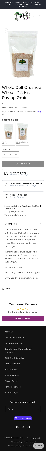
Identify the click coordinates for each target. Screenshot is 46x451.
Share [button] (7, 288)
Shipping (5, 107)
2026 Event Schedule (15, 358)
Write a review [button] (23, 318)
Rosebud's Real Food (19, 438)
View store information (15, 215)
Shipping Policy (12, 375)
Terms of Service (13, 387)
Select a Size (10, 119)
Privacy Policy (11, 381)
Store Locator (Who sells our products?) (18, 350)
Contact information (31, 446)
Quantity (6, 149)
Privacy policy (16, 442)
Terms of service (31, 442)
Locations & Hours (13, 343)
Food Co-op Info (12, 363)
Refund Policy (11, 369)
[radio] (8, 134)
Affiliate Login (11, 392)
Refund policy (36, 438)
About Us (9, 332)
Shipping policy (14, 446)
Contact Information (15, 337)
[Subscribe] (37, 409)
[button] (5, 16)
